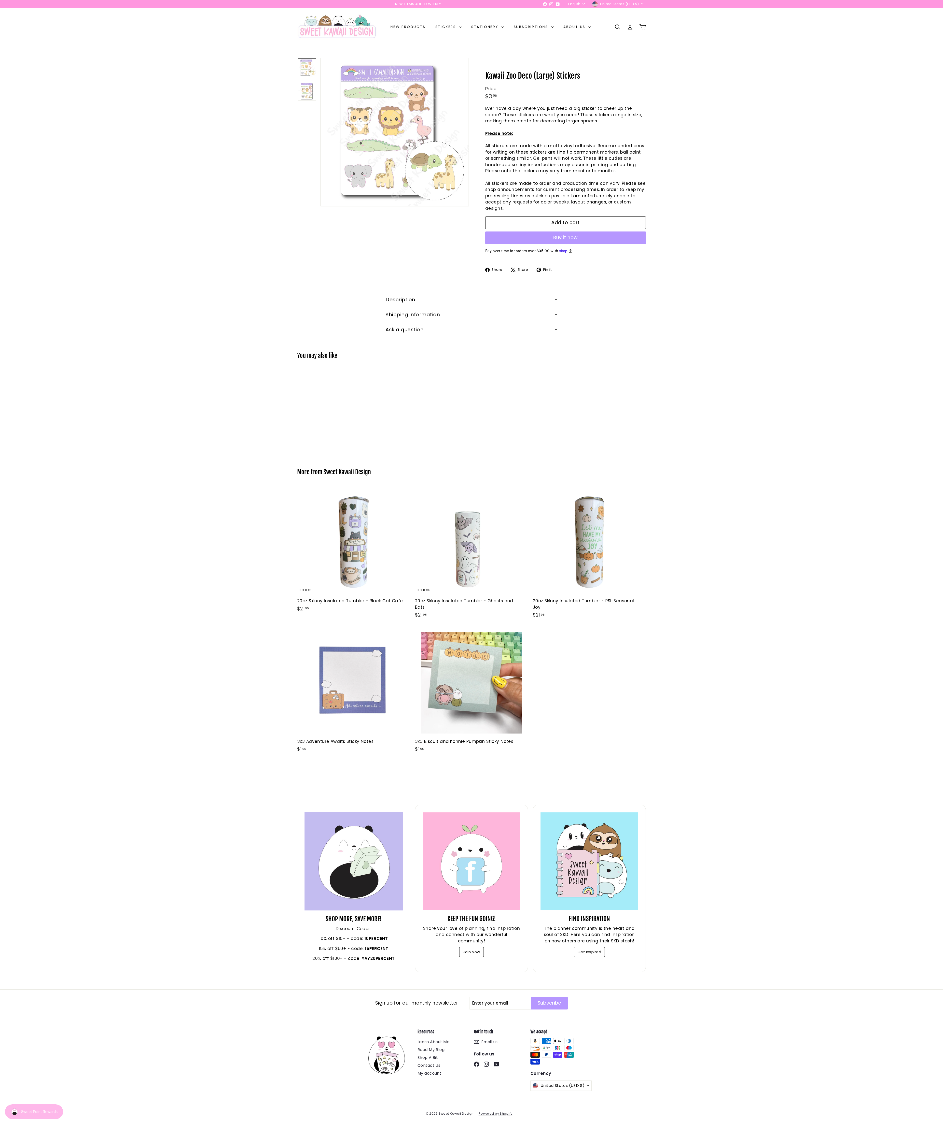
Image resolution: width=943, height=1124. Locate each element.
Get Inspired (589, 951)
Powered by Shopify (496, 1113)
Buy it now (565, 237)
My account (429, 1073)
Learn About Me (433, 1042)
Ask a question (404, 329)
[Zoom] (395, 132)
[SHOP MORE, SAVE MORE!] (354, 861)
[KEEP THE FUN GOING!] (471, 861)
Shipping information (413, 314)
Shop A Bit (427, 1057)
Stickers (446, 26)
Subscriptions (532, 26)
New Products (408, 26)
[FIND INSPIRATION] (589, 861)
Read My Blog (430, 1049)
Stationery (485, 26)
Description (400, 299)
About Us (575, 26)
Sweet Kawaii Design (347, 472)
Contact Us (428, 1065)
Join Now (471, 951)
